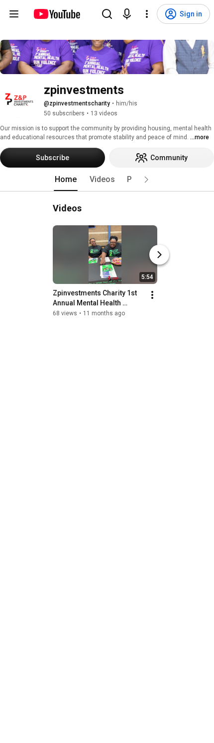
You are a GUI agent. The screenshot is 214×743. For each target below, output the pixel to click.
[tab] (66, 179)
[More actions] (152, 295)
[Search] (107, 14)
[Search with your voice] (127, 14)
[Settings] (147, 14)
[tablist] (107, 179)
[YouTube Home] (56, 14)
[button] (146, 179)
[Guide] (14, 14)
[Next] (159, 255)
